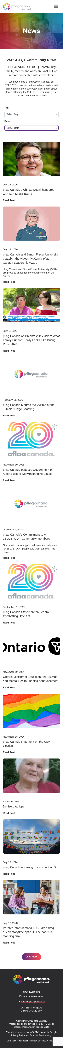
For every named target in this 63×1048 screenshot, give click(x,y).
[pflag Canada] (17, 6)
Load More (32, 956)
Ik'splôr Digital (42, 1027)
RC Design (49, 1024)
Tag (6, 107)
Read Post (9, 200)
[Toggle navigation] (56, 6)
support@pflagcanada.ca (33, 1001)
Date (7, 121)
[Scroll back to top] (55, 1041)
